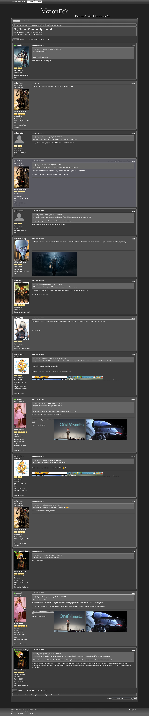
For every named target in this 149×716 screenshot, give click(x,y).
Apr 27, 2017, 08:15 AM (38, 133)
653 (30, 39)
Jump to (109, 698)
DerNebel (20, 133)
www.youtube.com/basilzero (111, 380)
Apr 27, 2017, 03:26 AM (38, 83)
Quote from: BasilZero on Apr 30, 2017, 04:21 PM (48, 505)
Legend (19, 399)
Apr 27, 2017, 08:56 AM (38, 211)
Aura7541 (20, 318)
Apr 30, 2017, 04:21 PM (38, 456)
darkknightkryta (23, 551)
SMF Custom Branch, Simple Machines (20, 711)
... (28, 39)
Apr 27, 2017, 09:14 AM (38, 238)
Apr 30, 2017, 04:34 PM (38, 551)
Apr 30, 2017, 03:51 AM (38, 354)
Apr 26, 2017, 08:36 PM (38, 45)
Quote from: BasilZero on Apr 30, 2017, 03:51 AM (48, 403)
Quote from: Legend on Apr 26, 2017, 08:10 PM (48, 49)
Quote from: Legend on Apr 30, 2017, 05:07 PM (48, 654)
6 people (34, 330)
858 (48, 39)
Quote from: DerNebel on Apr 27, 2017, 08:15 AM (48, 165)
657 (43, 39)
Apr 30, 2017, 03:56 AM (38, 399)
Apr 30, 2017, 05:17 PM (38, 650)
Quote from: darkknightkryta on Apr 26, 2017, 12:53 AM (50, 358)
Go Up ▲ (135, 710)
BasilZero (20, 354)
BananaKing (21, 238)
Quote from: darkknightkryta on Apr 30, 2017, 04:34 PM (50, 597)
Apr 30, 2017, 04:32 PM (38, 501)
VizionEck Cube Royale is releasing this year (43, 420)
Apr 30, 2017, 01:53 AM (38, 318)
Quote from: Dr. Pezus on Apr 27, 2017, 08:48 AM (48, 215)
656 (40, 39)
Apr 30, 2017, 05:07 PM (38, 593)
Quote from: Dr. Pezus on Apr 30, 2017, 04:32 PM (48, 555)
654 (33, 39)
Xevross (19, 281)
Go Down (16, 39)
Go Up (15, 690)
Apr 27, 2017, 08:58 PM (38, 280)
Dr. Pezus (19, 83)
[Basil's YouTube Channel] (15, 391)
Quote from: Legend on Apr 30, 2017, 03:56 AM (48, 460)
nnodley (19, 45)
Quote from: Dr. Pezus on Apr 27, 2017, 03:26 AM (48, 137)
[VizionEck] (15, 448)
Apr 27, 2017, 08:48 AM (38, 161)
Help (130, 710)
